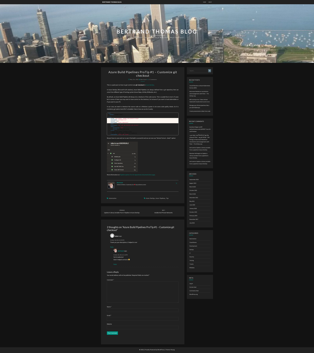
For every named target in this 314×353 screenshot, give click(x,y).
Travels (191, 264)
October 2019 (193, 212)
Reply (111, 247)
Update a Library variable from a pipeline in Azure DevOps (198, 156)
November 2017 (193, 219)
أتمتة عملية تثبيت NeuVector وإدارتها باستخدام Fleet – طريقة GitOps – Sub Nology (199, 137)
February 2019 (193, 215)
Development (193, 246)
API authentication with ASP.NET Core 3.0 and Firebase (199, 129)
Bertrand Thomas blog (112, 2)
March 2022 (192, 194)
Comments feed (193, 291)
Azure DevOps (150, 85)
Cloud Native (193, 242)
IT (190, 253)
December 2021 (193, 197)
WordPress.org (193, 294)
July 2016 (192, 223)
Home (204, 2)
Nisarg (173, 349)
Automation (112, 198)
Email (109, 315)
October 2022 (193, 190)
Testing (191, 260)
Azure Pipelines (160, 198)
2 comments (153, 79)
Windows (191, 267)
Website (109, 324)
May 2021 (192, 201)
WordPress (161, 349)
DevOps (191, 249)
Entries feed (192, 287)
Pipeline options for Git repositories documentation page (137, 175)
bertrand (144, 79)
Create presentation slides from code (199, 111)
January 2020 (193, 208)
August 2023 (192, 183)
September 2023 (194, 179)
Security (191, 257)
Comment (110, 280)
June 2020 (192, 205)
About (210, 2)
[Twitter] (176, 183)
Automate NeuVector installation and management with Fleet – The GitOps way (199, 94)
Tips (167, 198)
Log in (191, 283)
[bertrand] (111, 186)
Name (109, 307)
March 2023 (192, 187)
